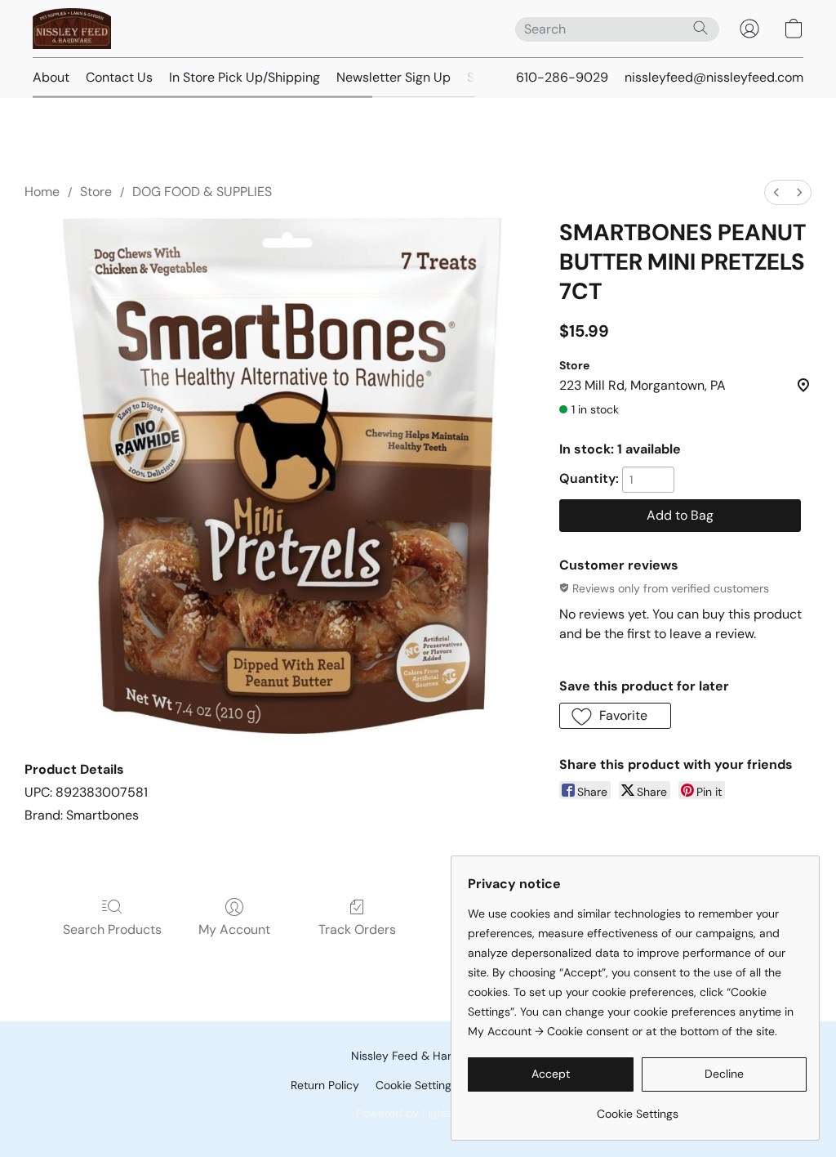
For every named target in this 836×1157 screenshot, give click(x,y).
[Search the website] (700, 27)
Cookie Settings (416, 1085)
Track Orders (357, 929)
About (51, 77)
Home (42, 191)
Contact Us (119, 77)
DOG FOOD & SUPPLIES (202, 191)
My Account (234, 929)
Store (96, 191)
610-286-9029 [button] (562, 77)
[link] (637, 1107)
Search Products (112, 929)
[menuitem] (776, 192)
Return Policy (325, 1085)
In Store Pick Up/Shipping (244, 77)
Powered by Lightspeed (418, 1113)
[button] (72, 28)
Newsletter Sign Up (393, 77)
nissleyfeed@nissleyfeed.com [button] (714, 77)
